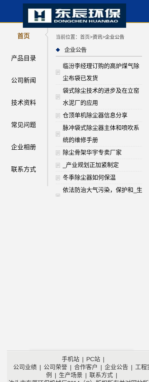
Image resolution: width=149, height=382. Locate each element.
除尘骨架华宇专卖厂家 (92, 152)
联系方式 (23, 169)
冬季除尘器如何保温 (89, 177)
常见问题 (23, 125)
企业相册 (23, 147)
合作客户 (86, 367)
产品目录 (23, 58)
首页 (23, 36)
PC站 (93, 359)
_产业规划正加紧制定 (91, 165)
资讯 (97, 37)
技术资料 (23, 102)
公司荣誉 (55, 367)
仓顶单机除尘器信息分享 (95, 115)
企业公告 (114, 37)
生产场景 (70, 375)
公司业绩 (25, 367)
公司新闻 (23, 80)
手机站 (70, 359)
